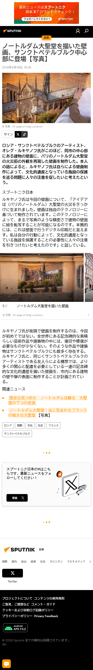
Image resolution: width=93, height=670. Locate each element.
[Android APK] (15, 628)
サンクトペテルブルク (17, 433)
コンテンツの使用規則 (49, 598)
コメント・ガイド (43, 604)
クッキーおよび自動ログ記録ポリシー (28, 610)
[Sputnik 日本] (13, 32)
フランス (53, 425)
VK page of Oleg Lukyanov (27, 126)
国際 (19, 425)
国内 (14, 561)
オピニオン (56, 561)
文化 (30, 425)
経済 (33, 561)
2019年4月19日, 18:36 (16, 67)
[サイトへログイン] (78, 30)
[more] (88, 315)
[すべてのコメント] (6, 663)
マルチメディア (76, 561)
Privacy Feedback (46, 616)
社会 (40, 425)
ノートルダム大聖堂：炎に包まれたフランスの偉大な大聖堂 (47, 413)
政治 (23, 561)
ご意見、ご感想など (15, 604)
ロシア (8, 425)
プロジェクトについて (17, 598)
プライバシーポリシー (17, 616)
